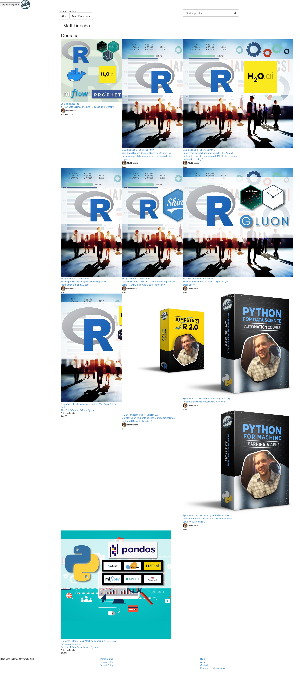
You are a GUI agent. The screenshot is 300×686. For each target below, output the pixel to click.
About (203, 661)
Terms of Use (106, 658)
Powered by (206, 668)
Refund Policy (106, 665)
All (63, 16)
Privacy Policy (106, 661)
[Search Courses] (235, 13)
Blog (202, 658)
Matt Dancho (80, 16)
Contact (204, 665)
